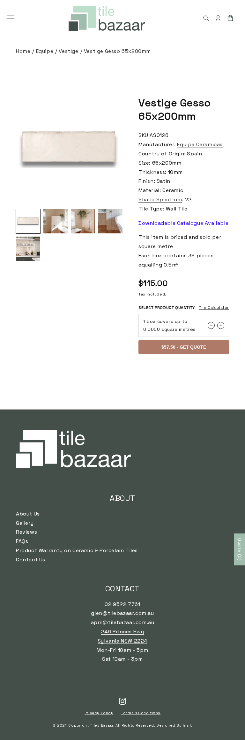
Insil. (187, 725)
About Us (28, 513)
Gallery (24, 523)
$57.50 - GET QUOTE (183, 347)
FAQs (22, 541)
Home (23, 51)
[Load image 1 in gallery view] (28, 221)
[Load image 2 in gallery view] (55, 221)
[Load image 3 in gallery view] (83, 221)
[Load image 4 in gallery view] (110, 221)
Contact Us (30, 559)
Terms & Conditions (140, 712)
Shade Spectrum (160, 199)
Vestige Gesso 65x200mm (117, 51)
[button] (10, 18)
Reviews (26, 532)
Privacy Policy (99, 712)
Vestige (68, 51)
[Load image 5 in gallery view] (28, 249)
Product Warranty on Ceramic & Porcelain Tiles (77, 550)
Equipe (45, 51)
